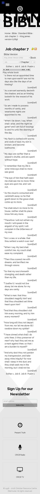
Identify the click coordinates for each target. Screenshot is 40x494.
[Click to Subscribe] (32, 49)
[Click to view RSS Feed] (35, 49)
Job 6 (17, 66)
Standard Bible (25, 33)
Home (7, 33)
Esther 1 (10, 66)
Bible (14, 33)
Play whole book (11, 72)
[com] (30, 87)
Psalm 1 (31, 66)
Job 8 (23, 66)
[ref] (35, 87)
